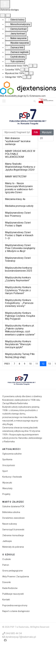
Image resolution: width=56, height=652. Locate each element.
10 (30, 363)
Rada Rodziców (10, 588)
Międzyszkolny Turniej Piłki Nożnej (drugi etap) (20, 355)
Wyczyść (47, 132)
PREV (7, 363)
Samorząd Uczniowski (13, 529)
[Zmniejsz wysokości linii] (27, 73)
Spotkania (7, 459)
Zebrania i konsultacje (13, 535)
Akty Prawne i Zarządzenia (15, 576)
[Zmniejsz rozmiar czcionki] (22, 69)
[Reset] (2, 15)
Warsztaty (7, 488)
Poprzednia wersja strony (14, 605)
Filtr (36, 132)
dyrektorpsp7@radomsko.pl (20, 636)
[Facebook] (5, 640)
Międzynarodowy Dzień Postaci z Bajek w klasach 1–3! (19, 235)
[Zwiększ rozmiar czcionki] (27, 69)
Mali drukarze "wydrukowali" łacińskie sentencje (17, 141)
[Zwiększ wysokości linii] (31, 73)
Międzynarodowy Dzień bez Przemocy (18, 214)
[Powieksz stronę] (35, 66)
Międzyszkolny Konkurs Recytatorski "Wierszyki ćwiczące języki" (18, 344)
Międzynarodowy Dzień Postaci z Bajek (18, 224)
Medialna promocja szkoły (19, 205)
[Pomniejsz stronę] (31, 66)
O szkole (6, 559)
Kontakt (6, 599)
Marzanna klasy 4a (15, 199)
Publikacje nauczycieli (13, 594)
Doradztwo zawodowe (13, 518)
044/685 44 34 (13, 633)
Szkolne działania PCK (13, 506)
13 (49, 363)
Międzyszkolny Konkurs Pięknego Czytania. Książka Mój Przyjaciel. (20, 315)
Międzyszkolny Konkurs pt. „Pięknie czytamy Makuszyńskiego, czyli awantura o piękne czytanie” (20, 330)
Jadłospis (7, 541)
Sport (5, 471)
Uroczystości (8, 465)
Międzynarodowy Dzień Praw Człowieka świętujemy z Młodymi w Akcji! (20, 248)
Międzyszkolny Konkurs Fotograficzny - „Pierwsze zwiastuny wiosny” (19, 303)
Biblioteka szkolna (11, 512)
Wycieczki (7, 482)
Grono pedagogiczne (12, 570)
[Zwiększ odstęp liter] (29, 77)
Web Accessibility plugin (11, 96)
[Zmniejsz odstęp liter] (25, 77)
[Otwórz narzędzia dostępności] (5, 4)
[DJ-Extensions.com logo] (28, 87)
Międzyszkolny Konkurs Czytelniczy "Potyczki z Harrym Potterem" (18, 290)
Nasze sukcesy (9, 524)
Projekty (6, 494)
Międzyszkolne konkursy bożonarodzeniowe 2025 (18, 269)
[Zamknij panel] (8, 15)
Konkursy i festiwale (12, 477)
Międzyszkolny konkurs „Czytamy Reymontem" (18, 279)
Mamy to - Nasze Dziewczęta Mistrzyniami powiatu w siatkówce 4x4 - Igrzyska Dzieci (19, 188)
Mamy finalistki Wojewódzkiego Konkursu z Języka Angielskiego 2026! (20, 166)
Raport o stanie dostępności (16, 611)
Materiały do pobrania (13, 547)
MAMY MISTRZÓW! (16, 176)
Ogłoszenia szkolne (12, 454)
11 (36, 363)
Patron (5, 565)
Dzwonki (6, 582)
